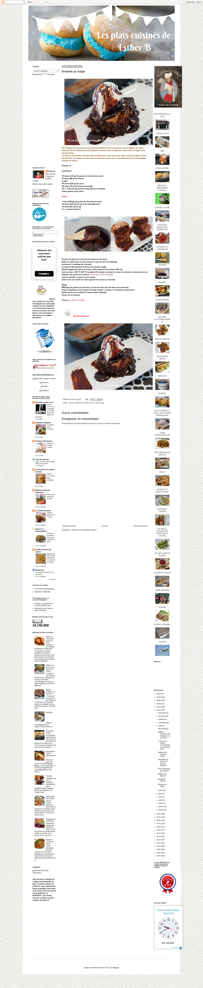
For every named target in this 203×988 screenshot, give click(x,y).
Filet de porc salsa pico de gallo (51, 496)
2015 (158, 830)
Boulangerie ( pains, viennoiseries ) (51, 754)
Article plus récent (69, 526)
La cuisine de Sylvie (43, 511)
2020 (158, 814)
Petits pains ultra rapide (50, 797)
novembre (162, 716)
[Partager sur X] (96, 399)
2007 (158, 856)
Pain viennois (163, 729)
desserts (72, 403)
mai (160, 797)
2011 (158, 843)
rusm (102, 968)
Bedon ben (39, 570)
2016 (158, 827)
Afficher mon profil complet (42, 184)
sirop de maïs (99, 403)
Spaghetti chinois (162, 780)
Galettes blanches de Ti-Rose (51, 515)
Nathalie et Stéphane (42, 592)
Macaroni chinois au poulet (50, 842)
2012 (158, 840)
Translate (50, 74)
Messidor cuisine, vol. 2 (44, 402)
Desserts (49, 712)
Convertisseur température (45, 589)
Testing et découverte (43, 441)
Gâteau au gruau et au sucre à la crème (50, 668)
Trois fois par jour (42, 459)
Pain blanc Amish (50, 732)
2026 (158, 694)
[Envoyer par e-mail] (90, 399)
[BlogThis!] (93, 399)
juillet (160, 790)
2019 (158, 817)
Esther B (51, 171)
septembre (162, 723)
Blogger (116, 968)
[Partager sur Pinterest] (101, 399)
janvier (161, 810)
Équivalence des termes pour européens (44, 609)
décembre (162, 713)
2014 (158, 833)
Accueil (105, 526)
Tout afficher (52, 579)
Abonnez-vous (44, 273)
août (160, 726)
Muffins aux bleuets (162, 775)
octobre (161, 719)
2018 (158, 820)
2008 (158, 853)
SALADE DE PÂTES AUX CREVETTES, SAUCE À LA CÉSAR (51, 558)
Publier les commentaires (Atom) (84, 530)
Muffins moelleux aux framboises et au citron (164, 735)
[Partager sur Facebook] (98, 399)
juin (160, 794)
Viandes (49, 776)
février (161, 807)
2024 (158, 700)
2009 (158, 849)
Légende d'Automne (43, 423)
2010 (158, 846)
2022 (158, 707)
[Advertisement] (105, 504)
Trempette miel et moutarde (50, 427)
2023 (158, 704)
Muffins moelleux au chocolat (50, 692)
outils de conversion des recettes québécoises (44, 604)
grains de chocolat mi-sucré (85, 403)
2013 (158, 836)
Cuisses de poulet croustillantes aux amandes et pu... (164, 745)
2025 (158, 697)
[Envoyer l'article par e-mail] (86, 399)
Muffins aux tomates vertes (162, 754)
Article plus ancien (140, 526)
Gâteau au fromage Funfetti (50, 445)
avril (160, 800)
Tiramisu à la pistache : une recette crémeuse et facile (51, 537)
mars (160, 803)
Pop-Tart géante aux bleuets (164, 770)
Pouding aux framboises (50, 820)
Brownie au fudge (162, 785)
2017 (158, 824)
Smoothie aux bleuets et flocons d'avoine (163, 762)
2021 (158, 710)
